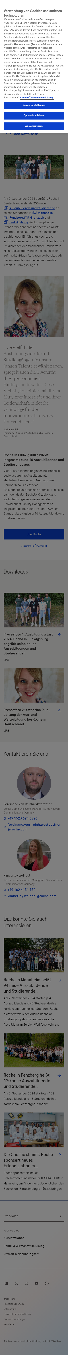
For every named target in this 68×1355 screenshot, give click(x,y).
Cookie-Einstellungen (34, 105)
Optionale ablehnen (34, 115)
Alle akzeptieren (34, 126)
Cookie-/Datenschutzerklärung (36, 97)
